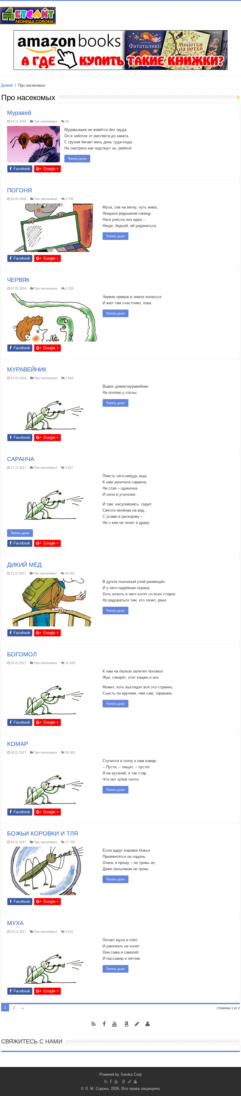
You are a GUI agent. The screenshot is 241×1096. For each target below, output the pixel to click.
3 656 (69, 378)
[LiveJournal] (137, 1024)
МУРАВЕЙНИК (27, 369)
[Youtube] (114, 1024)
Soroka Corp (131, 1074)
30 (67, 121)
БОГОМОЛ (22, 654)
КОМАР (17, 744)
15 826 (70, 663)
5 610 (69, 931)
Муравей (19, 113)
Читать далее (77, 159)
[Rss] (93, 1024)
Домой (7, 85)
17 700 (70, 842)
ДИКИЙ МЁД (24, 565)
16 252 (70, 573)
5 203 (69, 288)
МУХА (15, 923)
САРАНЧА (20, 459)
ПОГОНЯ (19, 190)
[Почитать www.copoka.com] (147, 1024)
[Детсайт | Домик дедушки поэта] (28, 14)
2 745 (69, 199)
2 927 (69, 467)
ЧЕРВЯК (18, 280)
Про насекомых (45, 121)
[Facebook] (104, 1024)
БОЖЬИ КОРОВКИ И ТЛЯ (42, 833)
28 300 (70, 752)
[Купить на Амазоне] (126, 1024)
